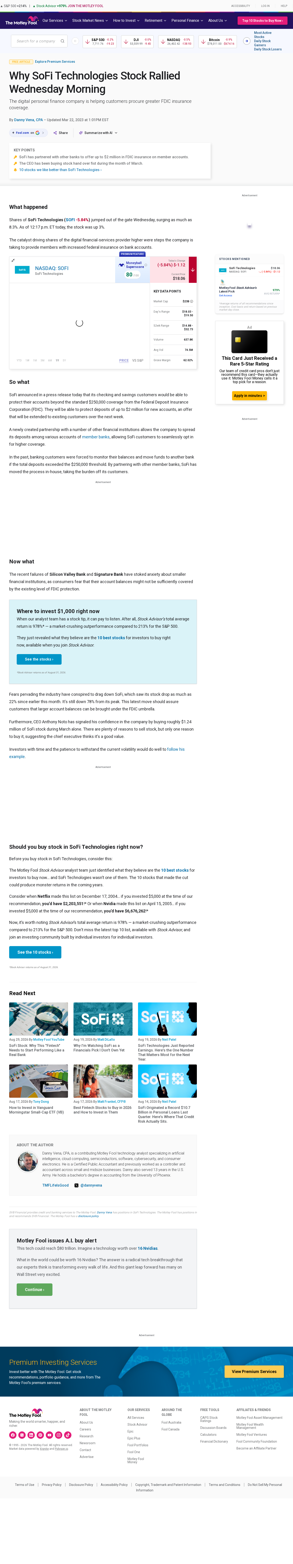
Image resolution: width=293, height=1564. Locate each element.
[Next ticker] (246, 41)
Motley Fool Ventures (251, 1434)
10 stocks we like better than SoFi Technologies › (60, 170)
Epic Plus (134, 1438)
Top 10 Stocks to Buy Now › (262, 20)
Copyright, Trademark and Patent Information (168, 1485)
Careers (85, 1429)
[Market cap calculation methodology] (191, 301)
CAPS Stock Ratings (209, 1419)
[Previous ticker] (75, 41)
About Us (86, 1422)
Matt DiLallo (106, 1039)
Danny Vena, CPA (28, 120)
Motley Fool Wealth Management (250, 1426)
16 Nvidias (147, 1248)
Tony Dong (41, 1101)
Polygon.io (61, 1448)
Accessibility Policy (114, 1485)
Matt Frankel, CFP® (112, 1101)
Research (86, 1436)
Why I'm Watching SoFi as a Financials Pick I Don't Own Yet (99, 1047)
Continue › (34, 1289)
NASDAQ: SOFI (51, 268)
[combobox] (39, 41)
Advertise (87, 1457)
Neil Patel (169, 1039)
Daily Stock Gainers (262, 43)
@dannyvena (91, 1185)
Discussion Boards (213, 1428)
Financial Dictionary (214, 1441)
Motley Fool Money (136, 1460)
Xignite (44, 1448)
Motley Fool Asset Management (259, 1417)
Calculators (208, 1434)
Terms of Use (24, 1485)
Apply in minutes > (249, 395)
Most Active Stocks (262, 35)
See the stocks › (39, 659)
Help (284, 6)
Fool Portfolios (138, 1445)
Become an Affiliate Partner (256, 1448)
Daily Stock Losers (268, 49)
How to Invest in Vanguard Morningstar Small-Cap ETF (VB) (36, 1109)
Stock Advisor (137, 1424)
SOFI (70, 219)
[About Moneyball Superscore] (145, 265)
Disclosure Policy (81, 1485)
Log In (265, 6)
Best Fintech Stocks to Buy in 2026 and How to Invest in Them (102, 1109)
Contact (85, 1450)
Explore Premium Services (55, 61)
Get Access (225, 295)
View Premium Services (254, 1371)
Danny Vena (104, 1212)
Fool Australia (171, 1422)
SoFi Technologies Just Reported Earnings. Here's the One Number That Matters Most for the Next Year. (166, 1052)
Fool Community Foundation (256, 1441)
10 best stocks (111, 637)
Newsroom (87, 1443)
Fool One (134, 1452)
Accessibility (240, 6)
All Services (136, 1417)
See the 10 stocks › (35, 952)
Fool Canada (170, 1429)
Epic (130, 1431)
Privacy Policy (52, 1485)
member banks (96, 436)
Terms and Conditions (224, 1485)
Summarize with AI (98, 133)
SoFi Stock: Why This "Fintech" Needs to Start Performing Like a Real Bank (36, 1050)
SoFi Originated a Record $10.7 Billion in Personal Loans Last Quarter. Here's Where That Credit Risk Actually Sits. (166, 1114)
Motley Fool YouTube (48, 1039)
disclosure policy (88, 1216)
